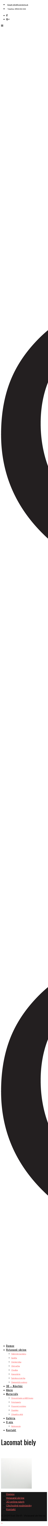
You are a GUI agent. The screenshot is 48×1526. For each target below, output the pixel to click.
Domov (10, 1346)
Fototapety (16, 1402)
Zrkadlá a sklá (17, 1414)
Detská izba (16, 1362)
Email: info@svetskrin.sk (17, 5)
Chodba (14, 1370)
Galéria (10, 1418)
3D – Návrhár (14, 1386)
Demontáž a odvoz (19, 1382)
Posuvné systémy (18, 1406)
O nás (9, 1422)
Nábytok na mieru (18, 1354)
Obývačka (15, 1366)
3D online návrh (15, 1501)
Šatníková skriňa (18, 1378)
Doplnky (14, 1410)
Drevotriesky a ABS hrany (22, 1398)
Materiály (12, 1394)
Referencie (16, 1426)
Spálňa (14, 1358)
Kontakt (11, 1430)
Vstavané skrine (16, 1350)
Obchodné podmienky (19, 1505)
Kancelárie (15, 1374)
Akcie (9, 1390)
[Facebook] (7, 15)
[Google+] (7, 19)
